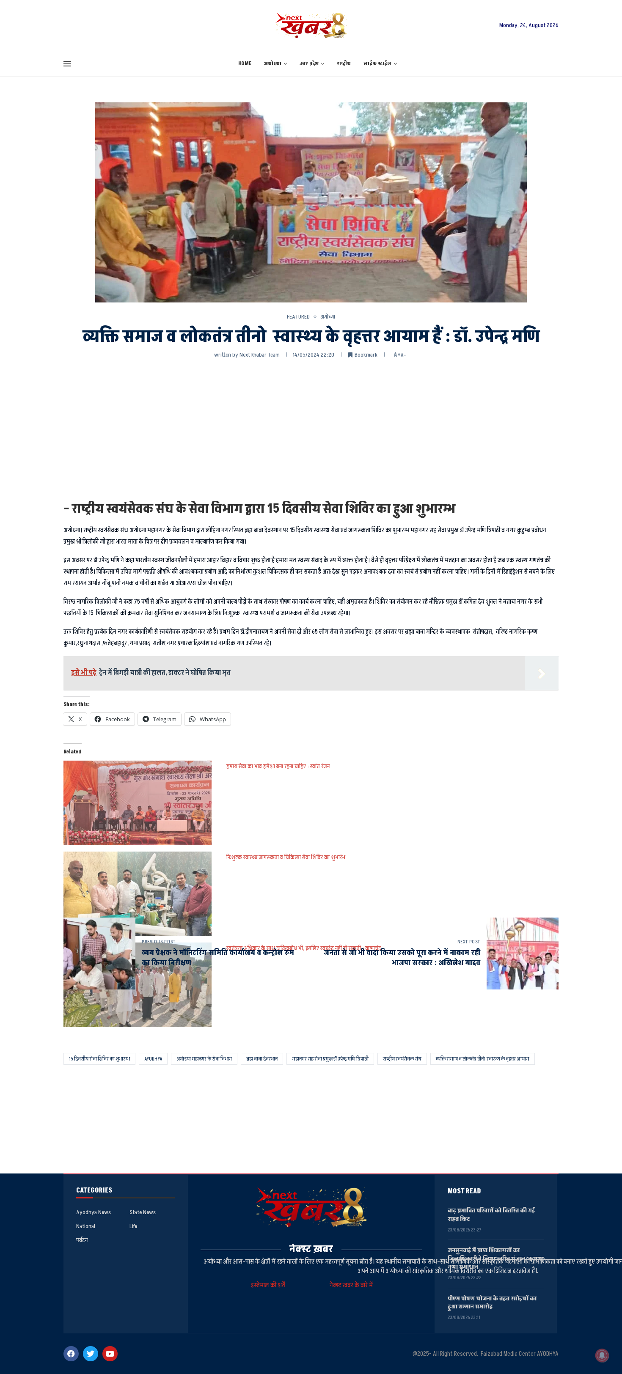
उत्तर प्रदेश (309, 63)
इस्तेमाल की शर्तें (269, 1285)
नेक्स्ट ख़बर (311, 1249)
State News (142, 1212)
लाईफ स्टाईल (377, 63)
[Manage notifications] (602, 1355)
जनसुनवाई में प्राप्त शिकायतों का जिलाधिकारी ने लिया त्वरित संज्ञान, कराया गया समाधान (496, 1258)
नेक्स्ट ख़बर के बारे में (351, 1285)
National (85, 1226)
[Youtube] (110, 1353)
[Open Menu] (67, 64)
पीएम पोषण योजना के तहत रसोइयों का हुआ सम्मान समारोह (492, 1302)
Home (244, 63)
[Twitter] (90, 1353)
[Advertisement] (311, 429)
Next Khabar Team (259, 355)
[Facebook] (71, 1353)
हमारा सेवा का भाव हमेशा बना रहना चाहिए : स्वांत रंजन (278, 766)
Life (133, 1226)
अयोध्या (272, 63)
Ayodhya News (93, 1212)
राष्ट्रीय (344, 63)
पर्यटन (82, 1240)
